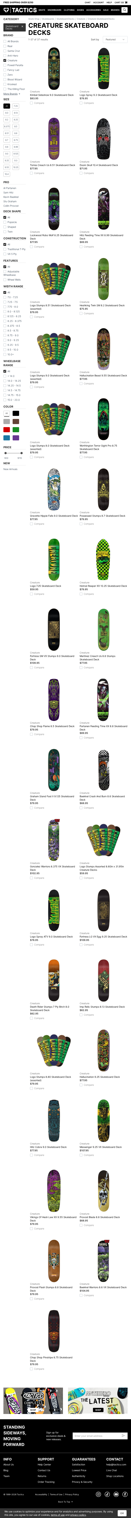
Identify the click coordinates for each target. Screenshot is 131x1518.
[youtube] (116, 1495)
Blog (5, 1470)
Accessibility (41, 1494)
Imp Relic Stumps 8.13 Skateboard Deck (102, 1005)
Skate (42, 10)
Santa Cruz (14, 50)
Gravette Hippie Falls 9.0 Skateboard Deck (54, 514)
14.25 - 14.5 (14, 385)
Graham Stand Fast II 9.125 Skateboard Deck (52, 796)
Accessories (93, 10)
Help (109, 2)
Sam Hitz (8, 192)
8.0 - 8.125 (14, 311)
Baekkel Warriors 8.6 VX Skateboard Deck (103, 1285)
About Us (8, 1464)
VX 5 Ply (12, 253)
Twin (10, 231)
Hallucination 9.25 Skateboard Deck (100, 1075)
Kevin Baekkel (11, 196)
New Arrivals (10, 469)
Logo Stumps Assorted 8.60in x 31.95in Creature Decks (102, 866)
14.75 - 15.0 (14, 395)
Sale (105, 10)
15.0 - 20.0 (14, 399)
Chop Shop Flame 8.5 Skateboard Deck (52, 724)
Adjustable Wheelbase (11, 273)
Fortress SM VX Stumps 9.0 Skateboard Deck (52, 656)
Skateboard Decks (11, 27)
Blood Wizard (15, 79)
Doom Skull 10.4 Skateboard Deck (99, 163)
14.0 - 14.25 (14, 380)
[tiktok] (107, 1494)
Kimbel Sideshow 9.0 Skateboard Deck (52, 93)
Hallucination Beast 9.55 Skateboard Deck (103, 374)
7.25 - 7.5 (13, 301)
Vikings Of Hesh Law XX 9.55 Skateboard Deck (53, 1217)
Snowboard (54, 10)
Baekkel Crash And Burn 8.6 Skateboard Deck (102, 796)
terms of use (58, 1514)
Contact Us (44, 1470)
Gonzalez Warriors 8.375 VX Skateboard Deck (52, 866)
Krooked (12, 84)
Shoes (80, 10)
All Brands (13, 41)
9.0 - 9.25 (13, 340)
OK (122, 1513)
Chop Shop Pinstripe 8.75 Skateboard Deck (51, 1357)
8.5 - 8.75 (13, 330)
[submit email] (123, 1435)
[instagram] (98, 1494)
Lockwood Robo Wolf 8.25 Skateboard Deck (51, 235)
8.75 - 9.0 (13, 335)
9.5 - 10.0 (13, 349)
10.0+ (11, 354)
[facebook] (125, 1495)
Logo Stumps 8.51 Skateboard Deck (50, 305)
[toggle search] (124, 10)
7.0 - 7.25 (13, 297)
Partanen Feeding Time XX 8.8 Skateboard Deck (103, 726)
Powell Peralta (15, 65)
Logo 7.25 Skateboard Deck (45, 584)
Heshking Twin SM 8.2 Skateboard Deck (102, 303)
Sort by (95, 39)
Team (6, 1476)
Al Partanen (9, 188)
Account (98, 2)
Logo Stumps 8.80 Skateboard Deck (50, 1077)
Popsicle (12, 222)
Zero (10, 74)
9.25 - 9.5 (13, 344)
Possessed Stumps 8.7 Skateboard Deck (102, 514)
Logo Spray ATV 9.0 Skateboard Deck (51, 935)
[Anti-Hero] (98, 1401)
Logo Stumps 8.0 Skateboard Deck (50, 445)
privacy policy (78, 1514)
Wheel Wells (14, 279)
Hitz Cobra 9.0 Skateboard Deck (48, 1145)
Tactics (20, 10)
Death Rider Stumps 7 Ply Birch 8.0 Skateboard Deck (49, 1007)
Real (10, 46)
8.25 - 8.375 (14, 321)
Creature (12, 60)
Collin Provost (11, 205)
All (9, 217)
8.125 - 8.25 (14, 316)
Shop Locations (114, 1476)
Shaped (12, 226)
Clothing (69, 10)
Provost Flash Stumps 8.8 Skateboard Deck (51, 1287)
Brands (115, 10)
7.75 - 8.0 (13, 306)
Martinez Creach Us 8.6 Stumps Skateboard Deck (97, 656)
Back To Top (64, 1501)
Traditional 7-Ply (17, 249)
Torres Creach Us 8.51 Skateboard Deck (52, 163)
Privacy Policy (72, 1494)
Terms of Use (56, 1494)
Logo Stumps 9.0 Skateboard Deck (50, 375)
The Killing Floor (16, 89)
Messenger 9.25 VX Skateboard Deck (101, 1145)
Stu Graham (10, 201)
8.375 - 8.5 (14, 325)
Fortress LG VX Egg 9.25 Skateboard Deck (103, 935)
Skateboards (48, 19)
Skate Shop (33, 19)
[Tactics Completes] (33, 1401)
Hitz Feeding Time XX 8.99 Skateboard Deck (101, 235)
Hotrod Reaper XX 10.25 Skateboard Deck (103, 584)
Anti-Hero (13, 55)
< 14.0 (11, 376)
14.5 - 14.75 (14, 390)
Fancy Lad (13, 69)
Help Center (44, 1464)
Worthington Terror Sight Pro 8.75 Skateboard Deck (98, 445)
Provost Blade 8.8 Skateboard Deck (100, 1215)
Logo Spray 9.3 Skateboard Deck (98, 93)
